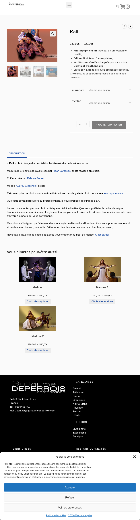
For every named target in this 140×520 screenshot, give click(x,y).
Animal (77, 388)
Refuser (70, 497)
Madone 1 (102, 287)
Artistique (78, 392)
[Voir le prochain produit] (130, 26)
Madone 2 (38, 336)
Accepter (70, 487)
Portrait (77, 411)
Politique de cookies (56, 515)
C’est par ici (102, 234)
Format (77, 100)
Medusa (37, 287)
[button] (134, 457)
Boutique (78, 436)
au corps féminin (113, 193)
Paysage (78, 407)
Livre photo (79, 428)
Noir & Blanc (80, 403)
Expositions (79, 432)
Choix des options (37, 301)
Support (78, 90)
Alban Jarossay (61, 170)
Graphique (79, 399)
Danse (76, 396)
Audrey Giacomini (26, 185)
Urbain (76, 415)
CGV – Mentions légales (80, 515)
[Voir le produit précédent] (124, 26)
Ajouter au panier (109, 125)
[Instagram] (127, 6)
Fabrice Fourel (35, 178)
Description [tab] (17, 153)
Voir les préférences (70, 507)
